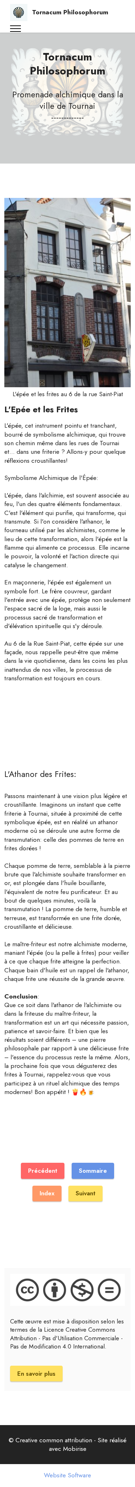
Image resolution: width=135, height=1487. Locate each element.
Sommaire (93, 1170)
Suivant (85, 1193)
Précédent (42, 1170)
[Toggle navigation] (15, 28)
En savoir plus (36, 1373)
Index (47, 1193)
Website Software (67, 1475)
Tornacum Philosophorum (70, 12)
